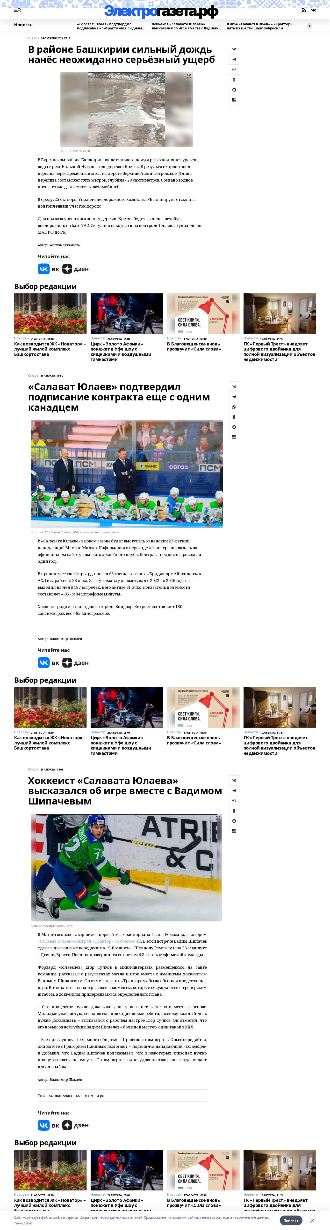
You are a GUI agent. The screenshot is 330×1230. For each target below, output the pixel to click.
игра (100, 1096)
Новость (23, 24)
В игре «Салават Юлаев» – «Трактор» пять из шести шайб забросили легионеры (259, 26)
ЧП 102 (33, 38)
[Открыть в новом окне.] (48, 269)
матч (89, 1096)
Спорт (33, 376)
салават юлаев (60, 1096)
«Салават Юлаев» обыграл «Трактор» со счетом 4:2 (89, 941)
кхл (78, 1096)
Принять (291, 1220)
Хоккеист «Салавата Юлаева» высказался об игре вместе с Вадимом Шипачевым (186, 26)
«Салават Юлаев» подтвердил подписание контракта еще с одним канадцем (109, 26)
